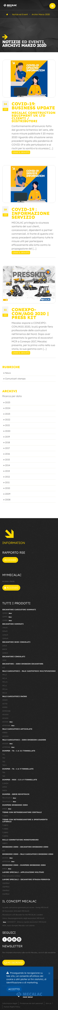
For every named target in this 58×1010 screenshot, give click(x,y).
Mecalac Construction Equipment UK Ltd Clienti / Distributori (33, 117)
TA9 (3, 776)
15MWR (5, 638)
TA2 (3, 758)
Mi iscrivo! (15, 962)
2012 (7, 476)
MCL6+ (5, 689)
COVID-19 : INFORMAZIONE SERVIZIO (30, 213)
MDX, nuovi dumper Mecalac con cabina (18, 925)
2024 (7, 408)
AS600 (5, 700)
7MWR (4, 628)
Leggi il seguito (21, 152)
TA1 (3, 754)
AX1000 (5, 736)
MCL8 (4, 693)
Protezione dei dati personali (31, 1003)
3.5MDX (5, 783)
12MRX (7, 620)
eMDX (6, 809)
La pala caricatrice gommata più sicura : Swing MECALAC (25, 907)
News (8, 373)
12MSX (7, 613)
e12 (3, 667)
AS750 (4, 704)
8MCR (4, 649)
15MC (4, 660)
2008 (7, 499)
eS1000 (7, 722)
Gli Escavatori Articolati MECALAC (15, 911)
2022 (7, 419)
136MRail (5, 887)
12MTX (7, 617)
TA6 (3, 772)
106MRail (5, 883)
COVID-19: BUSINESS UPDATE (33, 105)
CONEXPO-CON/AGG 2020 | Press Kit (30, 313)
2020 (7, 431)
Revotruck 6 (9, 798)
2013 (7, 471)
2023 (7, 413)
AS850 (4, 707)
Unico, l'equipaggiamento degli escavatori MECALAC (23, 918)
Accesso (10, 559)
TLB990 (5, 836)
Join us (48, 1003)
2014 (7, 465)
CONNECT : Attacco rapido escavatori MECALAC (24, 922)
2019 (7, 436)
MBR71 (5, 843)
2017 (7, 448)
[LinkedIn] (9, 939)
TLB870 (5, 825)
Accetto (14, 989)
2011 (7, 482)
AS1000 (5, 714)
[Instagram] (19, 939)
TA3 (3, 762)
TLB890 (5, 832)
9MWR (4, 631)
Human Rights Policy (12, 1007)
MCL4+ (5, 682)
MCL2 (4, 675)
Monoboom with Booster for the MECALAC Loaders (22, 915)
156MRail (5, 890)
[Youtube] (14, 939)
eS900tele (8, 725)
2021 (7, 425)
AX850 (4, 732)
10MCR (5, 653)
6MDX (4, 787)
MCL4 (4, 678)
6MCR (4, 646)
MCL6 (4, 686)
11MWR (5, 635)
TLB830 (5, 816)
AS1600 (5, 718)
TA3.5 (4, 765)
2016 (7, 453)
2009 (7, 493)
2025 (7, 402)
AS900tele (6, 711)
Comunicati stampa (15, 378)
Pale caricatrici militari (11, 876)
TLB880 (5, 829)
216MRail (5, 894)
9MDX (4, 790)
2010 (7, 488)
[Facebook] (4, 939)
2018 (7, 442)
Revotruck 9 (9, 801)
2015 (7, 459)
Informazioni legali (9, 1003)
